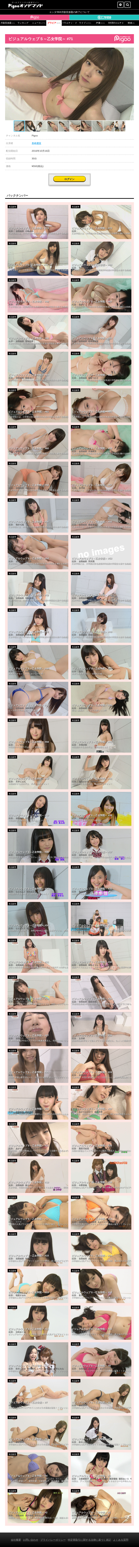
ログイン (69, 179)
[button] (131, 50)
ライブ (85, 23)
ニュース (38, 23)
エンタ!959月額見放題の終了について (69, 12)
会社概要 (16, 1539)
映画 (131, 23)
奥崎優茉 (36, 143)
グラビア (54, 23)
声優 (100, 23)
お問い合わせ (30, 1539)
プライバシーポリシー (53, 1539)
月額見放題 (8, 23)
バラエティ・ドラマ (69, 23)
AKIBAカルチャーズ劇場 (116, 23)
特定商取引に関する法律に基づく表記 (89, 1539)
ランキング (22, 23)
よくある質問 (120, 1539)
